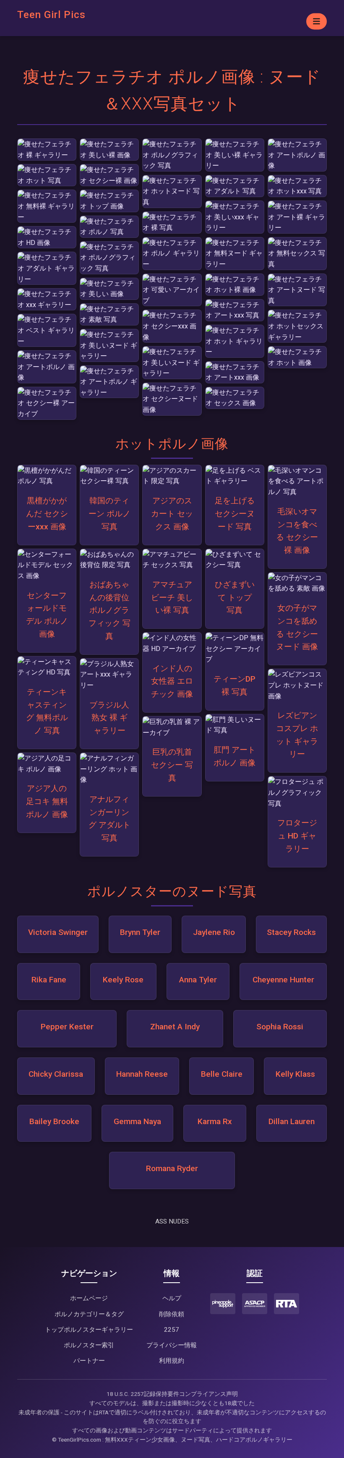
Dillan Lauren (291, 1121)
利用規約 (171, 1360)
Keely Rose (123, 979)
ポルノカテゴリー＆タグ (89, 1314)
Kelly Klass (295, 1074)
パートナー (89, 1360)
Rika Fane (48, 979)
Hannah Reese (142, 1074)
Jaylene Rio (214, 932)
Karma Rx (215, 1121)
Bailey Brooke (54, 1121)
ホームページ (89, 1298)
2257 (171, 1329)
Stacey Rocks (291, 932)
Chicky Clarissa (56, 1074)
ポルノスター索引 (89, 1345)
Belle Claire (221, 1074)
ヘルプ (171, 1298)
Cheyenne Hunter (283, 979)
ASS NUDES (172, 1221)
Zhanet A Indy (175, 1026)
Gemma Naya (137, 1121)
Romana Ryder (172, 1168)
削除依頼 (171, 1314)
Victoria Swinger (58, 932)
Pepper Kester (67, 1026)
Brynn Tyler (140, 932)
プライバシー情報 (171, 1345)
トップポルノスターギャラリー (89, 1329)
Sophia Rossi (279, 1026)
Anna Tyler (198, 979)
